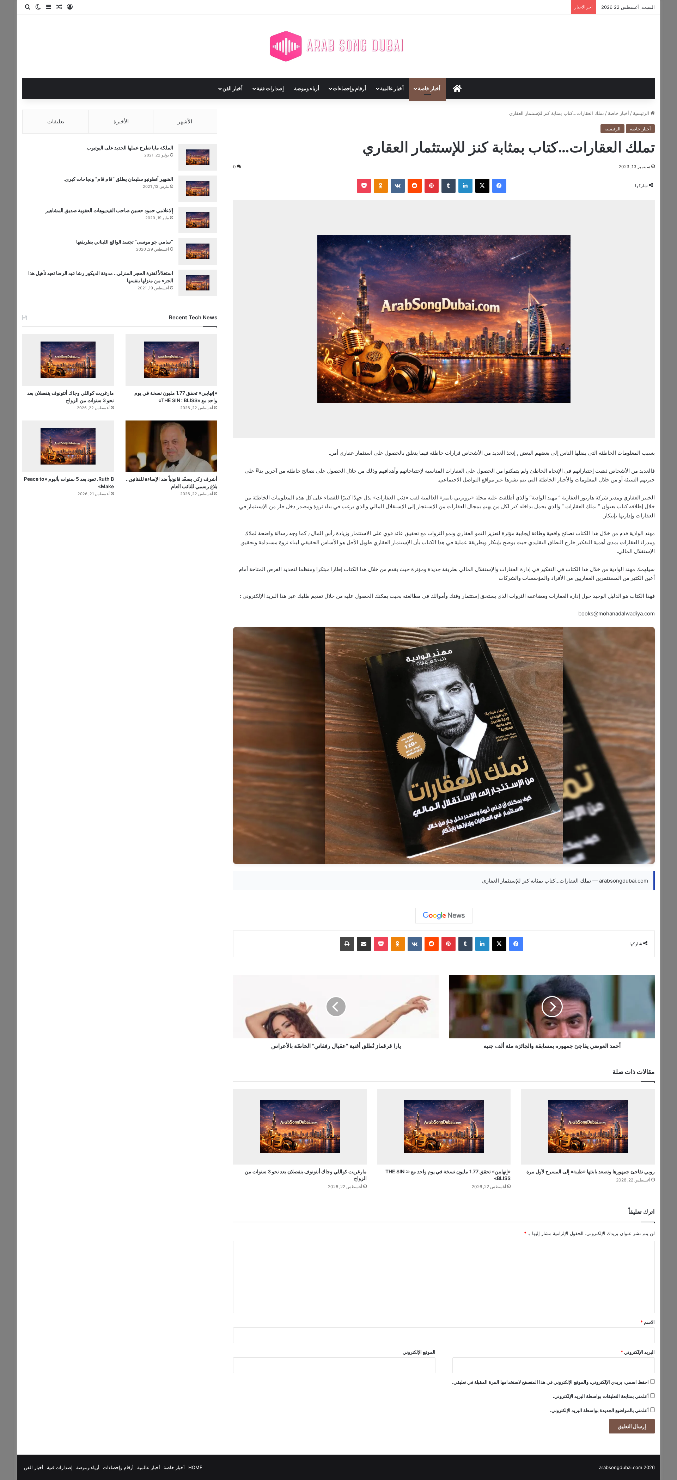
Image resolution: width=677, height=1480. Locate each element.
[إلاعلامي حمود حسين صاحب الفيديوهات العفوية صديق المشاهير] (197, 220)
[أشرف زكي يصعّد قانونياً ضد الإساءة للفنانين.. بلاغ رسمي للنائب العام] (171, 446)
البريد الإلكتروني (638, 1352)
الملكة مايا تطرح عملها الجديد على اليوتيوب (130, 148)
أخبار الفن (232, 88)
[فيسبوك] (499, 186)
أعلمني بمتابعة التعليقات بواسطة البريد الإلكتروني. (601, 1396)
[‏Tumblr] (448, 186)
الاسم (647, 1322)
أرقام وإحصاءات (349, 88)
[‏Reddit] (415, 186)
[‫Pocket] (364, 186)
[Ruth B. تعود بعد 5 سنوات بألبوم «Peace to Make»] (68, 446)
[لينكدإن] (465, 186)
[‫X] (482, 186)
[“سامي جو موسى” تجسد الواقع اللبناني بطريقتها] (197, 251)
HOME (195, 1467)
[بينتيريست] (432, 186)
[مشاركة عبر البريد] (364, 944)
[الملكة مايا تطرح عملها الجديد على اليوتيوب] (197, 157)
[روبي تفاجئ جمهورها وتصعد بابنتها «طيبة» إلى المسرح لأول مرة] (588, 1127)
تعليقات (55, 121)
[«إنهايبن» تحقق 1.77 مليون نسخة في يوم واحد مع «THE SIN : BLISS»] (444, 1127)
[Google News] (443, 915)
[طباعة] (347, 944)
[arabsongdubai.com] (338, 46)
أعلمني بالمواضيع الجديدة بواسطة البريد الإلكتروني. (599, 1410)
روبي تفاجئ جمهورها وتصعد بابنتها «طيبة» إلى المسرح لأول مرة (590, 1171)
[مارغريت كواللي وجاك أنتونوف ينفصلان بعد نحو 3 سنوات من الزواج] (300, 1127)
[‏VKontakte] (398, 186)
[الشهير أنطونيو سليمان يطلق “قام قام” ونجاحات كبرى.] (197, 189)
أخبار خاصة (429, 88)
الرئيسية (642, 113)
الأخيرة (121, 121)
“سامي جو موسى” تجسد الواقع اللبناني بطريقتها (124, 242)
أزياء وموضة (306, 88)
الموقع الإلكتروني (419, 1352)
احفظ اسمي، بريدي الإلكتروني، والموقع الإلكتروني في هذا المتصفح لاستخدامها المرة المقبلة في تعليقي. (550, 1382)
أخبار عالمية (392, 88)
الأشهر (185, 121)
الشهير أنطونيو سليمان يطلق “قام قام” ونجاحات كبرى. (118, 179)
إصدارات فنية (270, 88)
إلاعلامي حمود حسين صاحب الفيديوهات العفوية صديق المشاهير (109, 210)
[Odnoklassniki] (381, 186)
